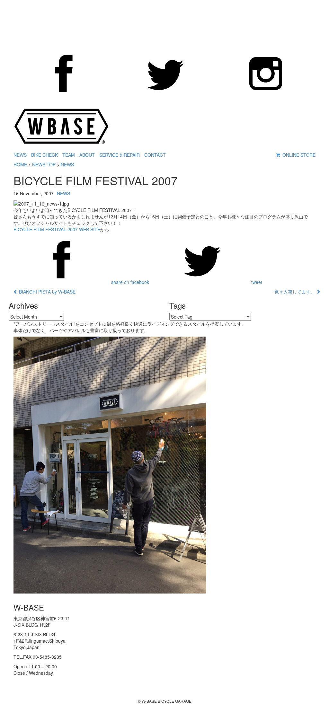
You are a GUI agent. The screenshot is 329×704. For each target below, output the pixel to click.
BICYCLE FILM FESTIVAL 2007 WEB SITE (56, 229)
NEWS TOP (44, 164)
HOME (20, 164)
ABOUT (87, 155)
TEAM (68, 155)
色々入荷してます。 (295, 291)
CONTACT (155, 155)
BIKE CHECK (44, 155)
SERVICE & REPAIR (119, 155)
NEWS (20, 155)
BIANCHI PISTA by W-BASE (46, 291)
